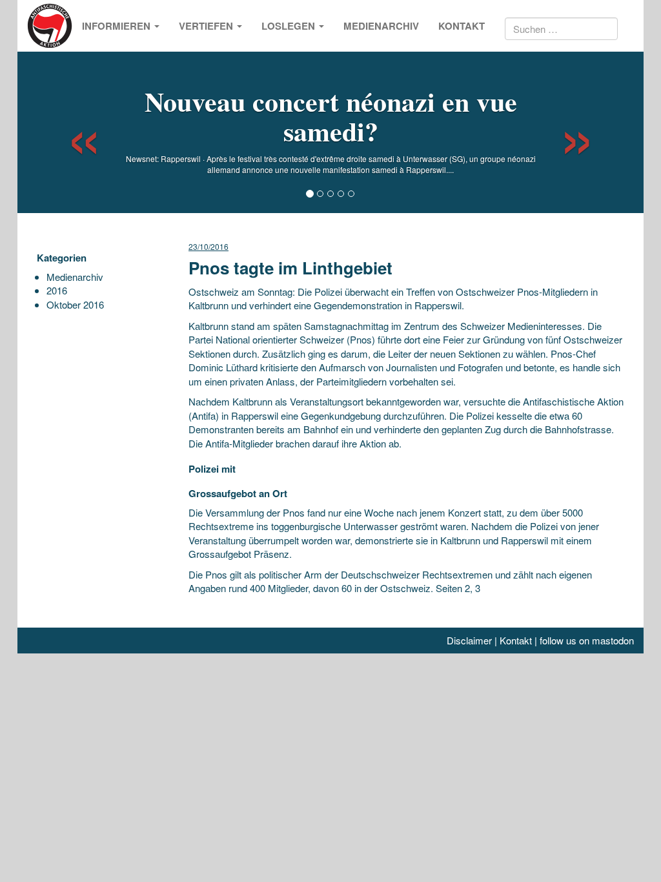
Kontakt (461, 26)
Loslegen (289, 26)
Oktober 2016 (75, 304)
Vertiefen (207, 26)
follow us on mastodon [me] (587, 640)
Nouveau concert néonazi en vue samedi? (331, 115)
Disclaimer (469, 640)
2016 (56, 290)
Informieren (117, 26)
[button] (72, 132)
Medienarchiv (381, 26)
